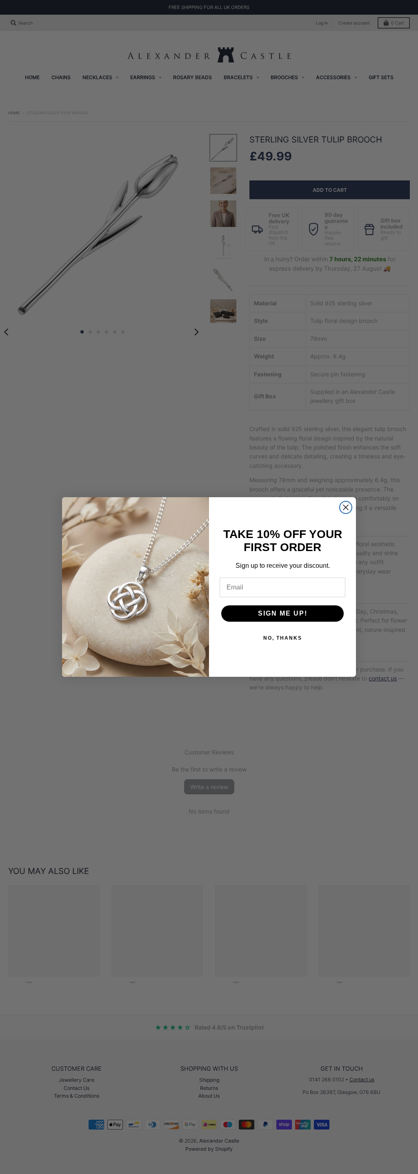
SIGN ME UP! (282, 613)
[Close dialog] (346, 507)
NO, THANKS (282, 638)
